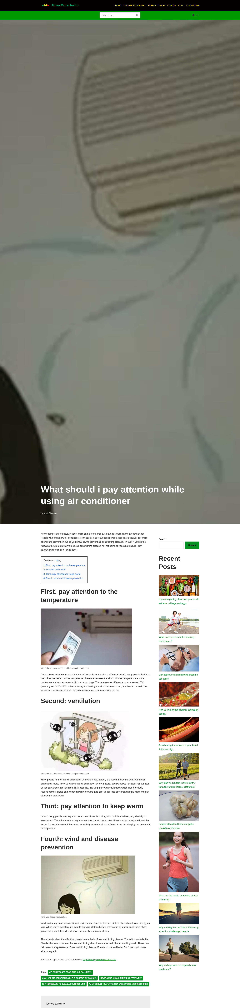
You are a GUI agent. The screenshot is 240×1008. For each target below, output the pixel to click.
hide (58, 560)
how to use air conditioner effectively (121, 978)
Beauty (152, 5)
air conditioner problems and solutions (70, 972)
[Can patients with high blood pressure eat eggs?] (179, 659)
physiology (192, 5)
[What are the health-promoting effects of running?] (179, 863)
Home (118, 5)
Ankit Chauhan (50, 513)
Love (181, 5)
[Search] (137, 15)
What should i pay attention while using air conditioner (118, 984)
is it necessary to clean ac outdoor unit (63, 984)
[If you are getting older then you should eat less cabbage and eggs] (179, 586)
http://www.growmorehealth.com (99, 959)
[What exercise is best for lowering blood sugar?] (179, 621)
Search (162, 539)
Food (162, 5)
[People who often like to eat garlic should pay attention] (179, 806)
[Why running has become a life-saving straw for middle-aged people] (179, 914)
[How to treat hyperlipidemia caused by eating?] (179, 695)
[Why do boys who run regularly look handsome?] (179, 949)
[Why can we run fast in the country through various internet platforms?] (179, 767)
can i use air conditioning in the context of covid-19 (69, 978)
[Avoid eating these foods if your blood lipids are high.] (179, 730)
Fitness (171, 5)
